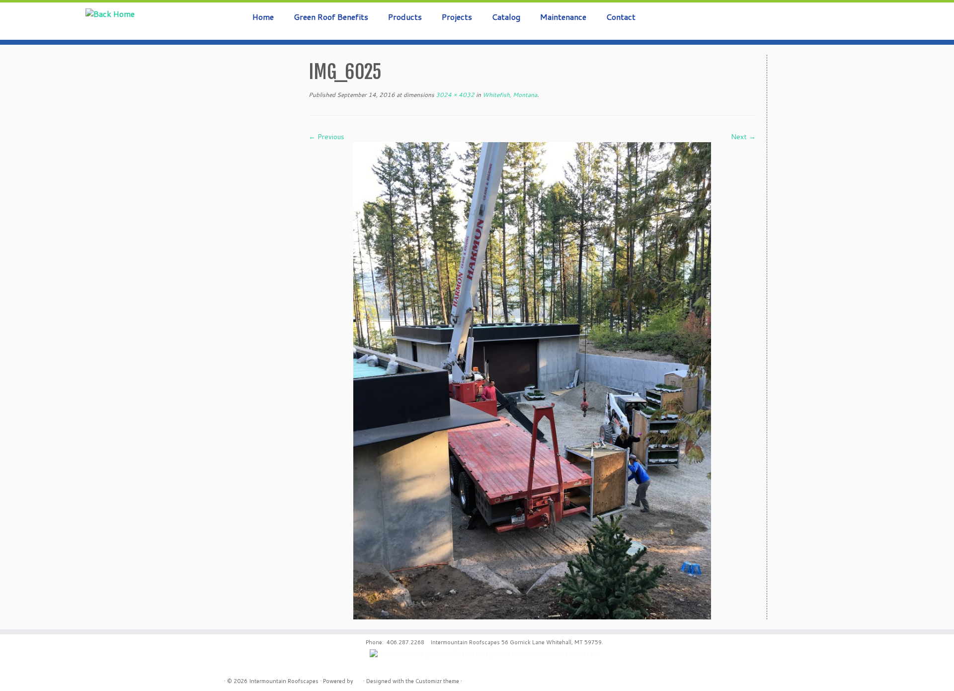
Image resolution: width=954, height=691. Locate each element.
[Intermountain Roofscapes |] (110, 13)
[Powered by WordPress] (358, 679)
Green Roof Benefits (331, 16)
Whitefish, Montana (509, 94)
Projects (457, 16)
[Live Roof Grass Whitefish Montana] (532, 380)
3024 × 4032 (454, 94)
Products (405, 16)
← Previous (326, 137)
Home (263, 16)
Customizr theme (437, 681)
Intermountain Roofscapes (283, 681)
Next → (743, 137)
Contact (621, 16)
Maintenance (563, 16)
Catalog (506, 16)
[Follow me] (924, 21)
